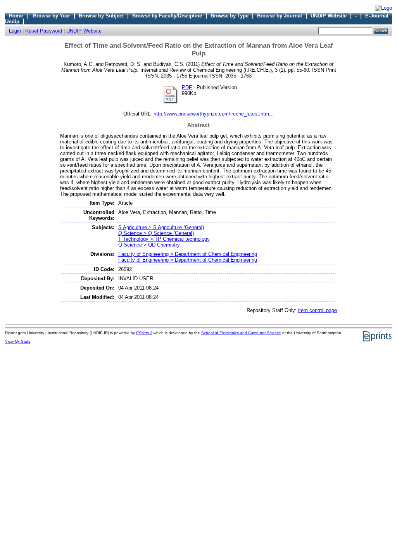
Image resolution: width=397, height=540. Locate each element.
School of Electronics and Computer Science (241, 333)
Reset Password (43, 31)
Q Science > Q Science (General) (156, 233)
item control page (317, 310)
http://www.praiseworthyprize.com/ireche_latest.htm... (214, 114)
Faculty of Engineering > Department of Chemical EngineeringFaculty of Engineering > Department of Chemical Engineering (187, 257)
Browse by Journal (279, 16)
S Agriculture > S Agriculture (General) (161, 227)
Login (15, 31)
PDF (187, 87)
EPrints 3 (144, 333)
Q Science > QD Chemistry (149, 245)
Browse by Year (51, 16)
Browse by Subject (101, 16)
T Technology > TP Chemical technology (164, 239)
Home (16, 16)
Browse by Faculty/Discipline (167, 16)
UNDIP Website (329, 16)
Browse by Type (230, 16)
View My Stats (17, 341)
